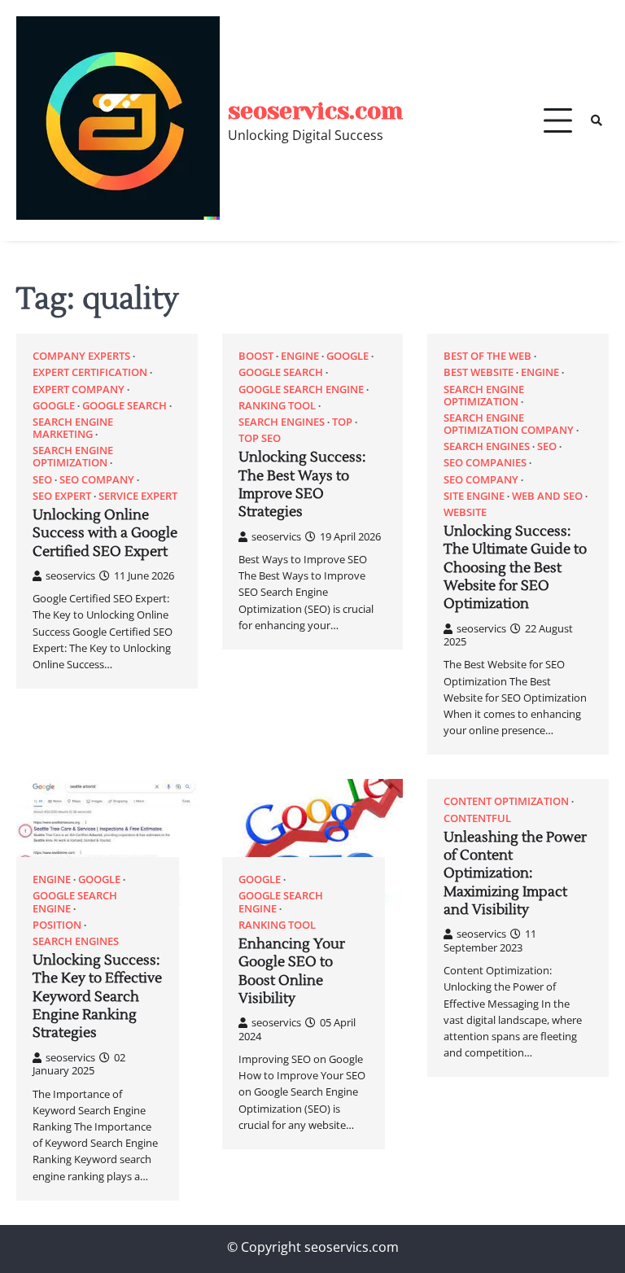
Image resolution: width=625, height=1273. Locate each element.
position (57, 925)
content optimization (506, 801)
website (465, 512)
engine (300, 356)
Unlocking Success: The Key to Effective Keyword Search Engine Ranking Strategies (97, 996)
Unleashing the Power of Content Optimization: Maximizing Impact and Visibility (515, 874)
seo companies (485, 463)
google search (124, 406)
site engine (474, 496)
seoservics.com (315, 111)
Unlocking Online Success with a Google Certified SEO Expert (105, 533)
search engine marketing (73, 428)
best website (479, 372)
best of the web (487, 356)
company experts (81, 356)
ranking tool (277, 406)
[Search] (596, 120)
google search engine (301, 389)
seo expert (62, 496)
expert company (79, 389)
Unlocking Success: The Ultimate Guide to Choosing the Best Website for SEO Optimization (515, 568)
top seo (259, 438)
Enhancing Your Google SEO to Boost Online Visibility (291, 971)
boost (255, 356)
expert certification (90, 372)
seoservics (70, 575)
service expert (137, 496)
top (342, 422)
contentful (477, 818)
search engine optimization (73, 456)
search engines (281, 422)
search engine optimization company (509, 424)
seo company (96, 480)
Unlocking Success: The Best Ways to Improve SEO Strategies (301, 484)
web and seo (547, 496)
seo (42, 480)
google (54, 406)
